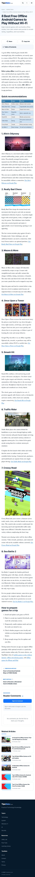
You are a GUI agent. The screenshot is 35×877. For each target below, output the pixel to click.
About (3, 855)
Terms (3, 861)
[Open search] (23, 3)
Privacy (4, 865)
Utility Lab (4, 839)
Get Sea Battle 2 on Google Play (23, 601)
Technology (5, 817)
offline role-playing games (15, 658)
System (4, 820)
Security (4, 830)
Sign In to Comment (17, 701)
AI (2, 827)
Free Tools (4, 842)
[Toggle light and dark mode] (27, 3)
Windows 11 (5, 823)
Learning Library (6, 846)
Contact (4, 858)
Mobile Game (9, 9)
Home (3, 9)
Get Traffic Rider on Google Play (21, 461)
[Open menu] (31, 3)
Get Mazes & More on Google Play (12, 294)
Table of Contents (10, 47)
